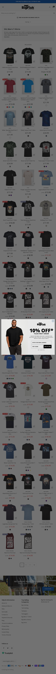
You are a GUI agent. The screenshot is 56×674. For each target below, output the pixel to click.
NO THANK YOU (41, 349)
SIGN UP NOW (47, 346)
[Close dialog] (53, 321)
